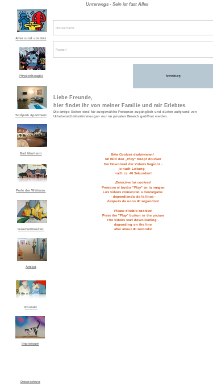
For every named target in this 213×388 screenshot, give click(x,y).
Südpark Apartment (31, 115)
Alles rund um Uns (30, 38)
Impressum (30, 343)
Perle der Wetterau (30, 190)
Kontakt (30, 307)
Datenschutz (30, 381)
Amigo (31, 266)
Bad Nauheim (30, 153)
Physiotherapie (31, 75)
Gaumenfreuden (31, 229)
